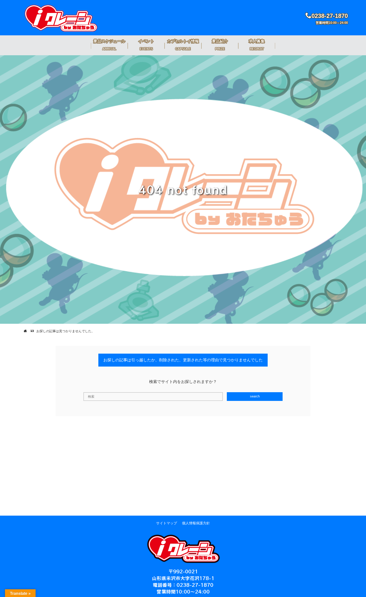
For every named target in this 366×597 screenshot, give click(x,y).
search (255, 396)
